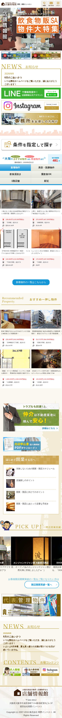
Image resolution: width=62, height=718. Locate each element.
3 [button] (35, 47)
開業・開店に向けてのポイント (30, 492)
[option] (31, 29)
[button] (2, 229)
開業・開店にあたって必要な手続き (32, 504)
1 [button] (26, 47)
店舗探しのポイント (25, 480)
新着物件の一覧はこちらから (31, 282)
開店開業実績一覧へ (41, 584)
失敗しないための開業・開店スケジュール (35, 468)
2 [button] (31, 47)
